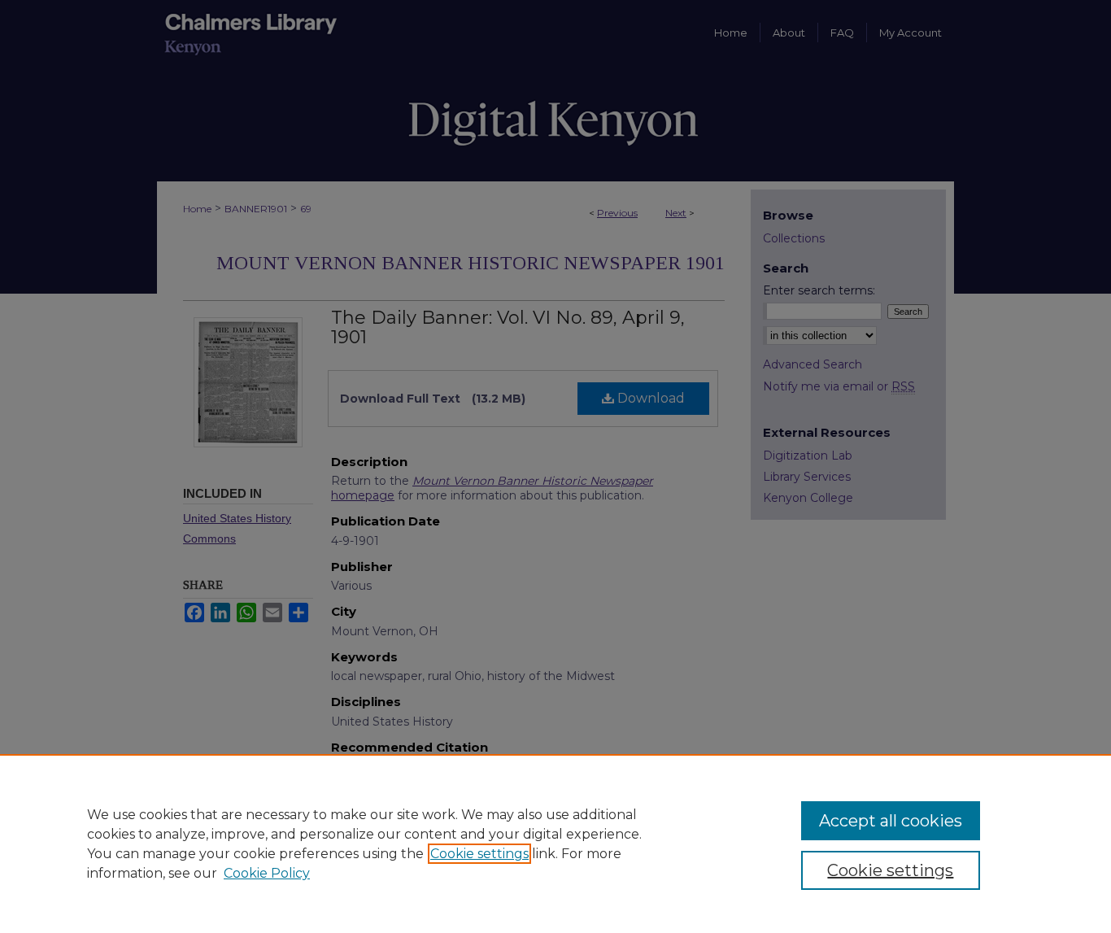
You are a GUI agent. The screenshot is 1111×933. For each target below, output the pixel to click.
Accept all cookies (890, 821)
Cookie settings (479, 853)
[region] (555, 843)
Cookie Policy (267, 873)
